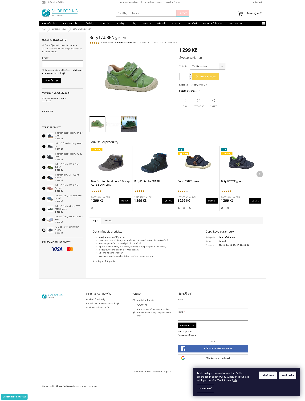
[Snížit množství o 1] (190, 78)
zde (235, 380)
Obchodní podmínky (128, 2)
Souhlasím (288, 375)
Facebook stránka (142, 371)
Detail (124, 200)
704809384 (142, 305)
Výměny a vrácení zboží (97, 307)
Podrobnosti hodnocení (125, 42)
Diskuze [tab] (108, 220)
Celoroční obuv (227, 237)
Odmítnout (267, 375)
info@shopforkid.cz (146, 300)
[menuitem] (49, 23)
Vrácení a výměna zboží (54, 98)
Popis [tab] (95, 220)
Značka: (158, 42)
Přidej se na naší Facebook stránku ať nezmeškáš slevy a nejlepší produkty (154, 312)
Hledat (183, 13)
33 (184, 208)
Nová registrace (185, 331)
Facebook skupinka (162, 371)
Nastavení (205, 388)
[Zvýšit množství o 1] (190, 75)
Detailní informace (188, 91)
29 (222, 208)
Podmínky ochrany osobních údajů (162, 2)
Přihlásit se (51, 80)
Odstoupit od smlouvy (14, 396)
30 (92, 208)
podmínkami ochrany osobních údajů (62, 72)
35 (190, 208)
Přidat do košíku (208, 76)
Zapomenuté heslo (187, 335)
